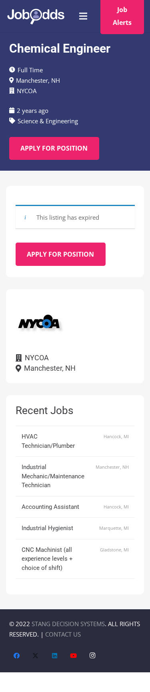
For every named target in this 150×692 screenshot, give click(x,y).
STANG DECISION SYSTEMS (68, 624)
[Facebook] (16, 655)
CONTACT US (63, 634)
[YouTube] (73, 655)
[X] (35, 655)
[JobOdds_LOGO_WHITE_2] (35, 16)
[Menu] (83, 16)
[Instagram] (92, 655)
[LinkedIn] (54, 655)
